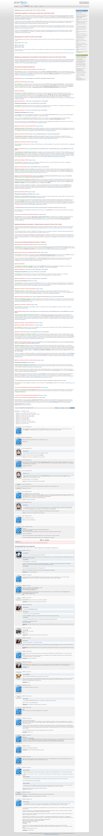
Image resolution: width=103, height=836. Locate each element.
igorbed (18, 685)
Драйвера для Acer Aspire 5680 (81, 27)
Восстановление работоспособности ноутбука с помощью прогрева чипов (81, 79)
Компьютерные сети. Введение (81, 72)
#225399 (23, 550)
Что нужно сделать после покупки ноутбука (59, 60)
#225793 (23, 792)
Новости (36, 6)
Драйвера (26, 6)
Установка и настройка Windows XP (47, 61)
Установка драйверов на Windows (60, 25)
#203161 (23, 767)
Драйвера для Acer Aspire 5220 (81, 14)
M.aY (19, 516)
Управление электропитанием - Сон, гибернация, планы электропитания (50, 563)
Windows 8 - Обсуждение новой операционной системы (63, 231)
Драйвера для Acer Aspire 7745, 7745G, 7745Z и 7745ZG (25, 415)
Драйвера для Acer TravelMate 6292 (81, 35)
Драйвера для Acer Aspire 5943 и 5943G (22, 417)
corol (19, 757)
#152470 (23, 685)
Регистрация (85, 2)
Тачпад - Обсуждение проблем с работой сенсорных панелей (33, 338)
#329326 (23, 651)
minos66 (18, 550)
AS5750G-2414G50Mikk (30, 738)
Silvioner (18, 586)
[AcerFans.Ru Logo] (21, 2)
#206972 (23, 707)
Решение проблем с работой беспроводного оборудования (54, 156)
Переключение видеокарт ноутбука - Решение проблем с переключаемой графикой (45, 644)
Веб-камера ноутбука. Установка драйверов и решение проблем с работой (33, 204)
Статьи (21, 6)
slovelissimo (19, 672)
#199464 (23, 604)
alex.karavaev (18, 427)
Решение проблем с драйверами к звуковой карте (49, 138)
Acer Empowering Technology (25, 217)
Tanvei (19, 735)
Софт (32, 6)
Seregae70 (18, 662)
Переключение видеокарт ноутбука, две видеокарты (41, 285)
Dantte (19, 484)
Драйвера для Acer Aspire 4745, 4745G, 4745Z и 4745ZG (25, 416)
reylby (19, 605)
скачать (22, 42)
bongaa (18, 575)
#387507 (23, 756)
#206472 (23, 597)
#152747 (23, 671)
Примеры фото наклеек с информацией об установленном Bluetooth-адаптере (34, 347)
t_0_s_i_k (18, 460)
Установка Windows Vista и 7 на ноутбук (45, 227)
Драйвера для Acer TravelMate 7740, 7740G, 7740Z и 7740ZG (26, 422)
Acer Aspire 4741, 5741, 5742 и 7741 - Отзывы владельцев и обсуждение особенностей (36, 547)
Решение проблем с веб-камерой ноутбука (37, 197)
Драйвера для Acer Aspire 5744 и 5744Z (22, 423)
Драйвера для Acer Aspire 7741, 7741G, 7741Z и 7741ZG (25, 421)
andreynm (18, 746)
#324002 (23, 718)
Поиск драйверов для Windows (81, 26)
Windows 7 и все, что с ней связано (45, 231)
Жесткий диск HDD (34, 621)
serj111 (19, 767)
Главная (16, 6)
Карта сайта (51, 834)
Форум (41, 6)
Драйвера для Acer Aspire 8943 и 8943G (22, 418)
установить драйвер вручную (23, 307)
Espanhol (18, 718)
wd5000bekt (29, 622)
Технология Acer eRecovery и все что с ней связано (41, 218)
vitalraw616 (19, 628)
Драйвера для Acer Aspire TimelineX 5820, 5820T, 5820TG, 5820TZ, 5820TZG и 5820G (81, 17)
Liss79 (19, 651)
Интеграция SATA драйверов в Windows (30, 62)
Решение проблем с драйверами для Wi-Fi (48, 155)
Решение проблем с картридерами (33, 163)
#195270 (23, 799)
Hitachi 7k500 (24, 622)
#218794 (23, 585)
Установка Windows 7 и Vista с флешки (59, 227)
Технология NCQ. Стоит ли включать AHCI (26, 74)
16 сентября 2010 (22, 407)
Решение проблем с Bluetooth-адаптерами (55, 187)
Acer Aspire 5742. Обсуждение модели (47, 30)
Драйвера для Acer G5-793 (80, 39)
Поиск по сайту (47, 834)
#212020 (23, 745)
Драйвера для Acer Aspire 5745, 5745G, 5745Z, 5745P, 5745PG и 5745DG (27, 414)
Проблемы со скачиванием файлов (21, 23)
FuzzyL (17, 407)
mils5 (19, 799)
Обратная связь (56, 834)
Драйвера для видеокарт (42, 122)
